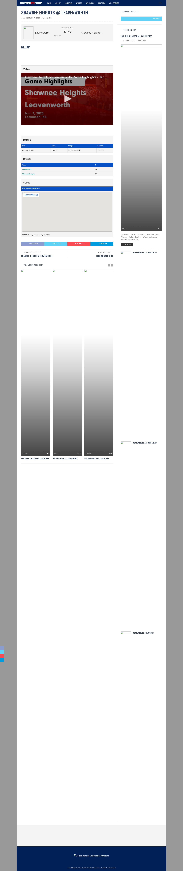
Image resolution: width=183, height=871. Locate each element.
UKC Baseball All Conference (96, 458)
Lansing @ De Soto (104, 256)
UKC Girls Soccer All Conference (35, 458)
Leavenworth (26, 169)
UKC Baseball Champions (143, 632)
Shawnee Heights (28, 174)
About (58, 3)
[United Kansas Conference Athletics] (31, 3)
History (101, 3)
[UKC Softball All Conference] (67, 363)
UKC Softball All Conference (65, 458)
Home (49, 3)
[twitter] (141, 18)
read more (127, 245)
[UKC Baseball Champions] (126, 724)
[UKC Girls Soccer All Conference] (35, 363)
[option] (35, 365)
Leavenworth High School (31, 188)
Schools (68, 3)
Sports (79, 3)
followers (156, 19)
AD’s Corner (114, 3)
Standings (90, 3)
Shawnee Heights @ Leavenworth (36, 256)
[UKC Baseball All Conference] (99, 363)
